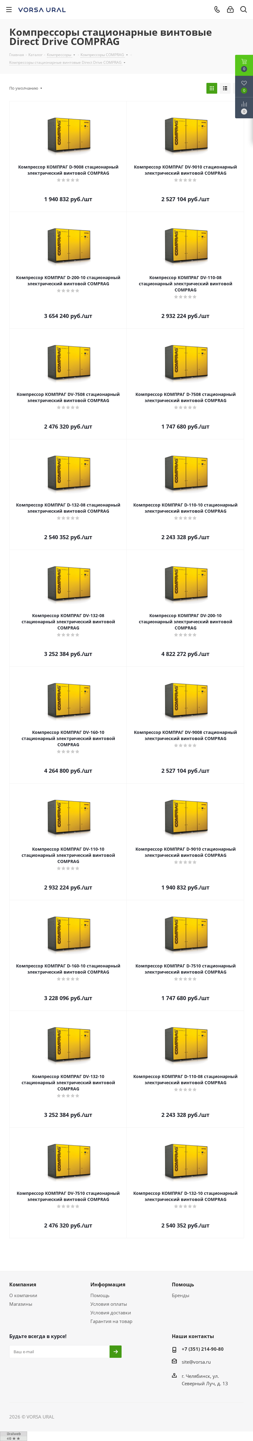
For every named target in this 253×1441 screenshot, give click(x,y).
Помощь (100, 1295)
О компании (23, 1295)
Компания (22, 1284)
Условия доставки (110, 1312)
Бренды (180, 1295)
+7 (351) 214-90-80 (203, 1349)
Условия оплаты (108, 1304)
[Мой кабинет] (230, 9)
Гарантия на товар (111, 1321)
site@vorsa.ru (196, 1362)
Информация (107, 1284)
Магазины (20, 1304)
